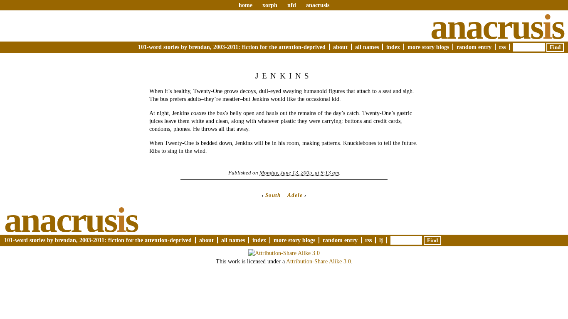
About (340, 47)
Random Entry (474, 47)
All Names (367, 47)
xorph (269, 5)
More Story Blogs (428, 47)
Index (393, 47)
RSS (502, 47)
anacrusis (317, 5)
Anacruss (497, 27)
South (273, 195)
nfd (291, 5)
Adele (295, 195)
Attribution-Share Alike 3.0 (318, 261)
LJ (381, 240)
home (245, 5)
